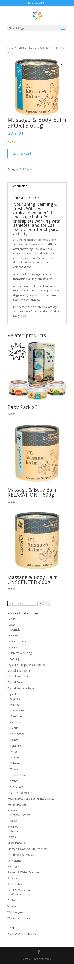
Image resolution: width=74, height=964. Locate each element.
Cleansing (13, 659)
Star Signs (13, 866)
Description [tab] (19, 186)
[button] (60, 63)
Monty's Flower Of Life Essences (27, 849)
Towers (15, 769)
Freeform (16, 716)
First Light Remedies (19, 792)
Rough (14, 751)
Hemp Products (17, 804)
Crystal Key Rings (17, 676)
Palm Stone (17, 734)
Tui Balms (21, 48)
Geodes (15, 722)
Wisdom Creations (18, 918)
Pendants (16, 831)
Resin (13, 821)
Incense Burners (20, 815)
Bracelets (13, 635)
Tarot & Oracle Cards (20, 890)
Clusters (15, 698)
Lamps (11, 837)
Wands (14, 781)
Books (11, 625)
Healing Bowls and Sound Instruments (30, 798)
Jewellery (12, 826)
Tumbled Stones (20, 775)
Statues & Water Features (23, 872)
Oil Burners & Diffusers (21, 855)
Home (10, 48)
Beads (11, 619)
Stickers (12, 878)
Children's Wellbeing (19, 653)
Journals (15, 629)
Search (44, 603)
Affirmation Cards (21, 894)
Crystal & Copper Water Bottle (26, 665)
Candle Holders (16, 641)
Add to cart (21, 153)
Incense (12, 810)
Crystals (12, 694)
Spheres (15, 763)
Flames (14, 704)
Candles (12, 647)
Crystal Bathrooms (19, 670)
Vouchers (13, 906)
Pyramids (16, 746)
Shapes (14, 757)
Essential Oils (15, 787)
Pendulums (14, 860)
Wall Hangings (16, 912)
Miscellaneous (16, 843)
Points (14, 740)
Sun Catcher (14, 884)
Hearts (14, 728)
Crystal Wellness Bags (20, 688)
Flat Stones (17, 710)
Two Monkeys (41, 958)
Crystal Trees (15, 682)
